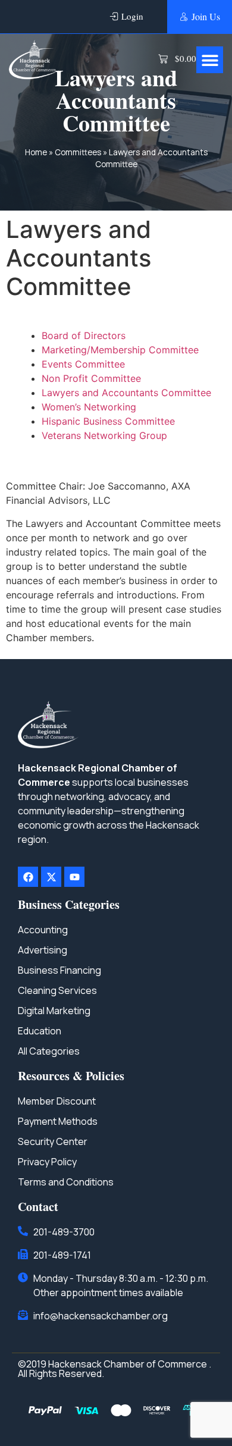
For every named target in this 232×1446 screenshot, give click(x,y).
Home (36, 152)
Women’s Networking (89, 407)
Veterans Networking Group (104, 435)
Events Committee (83, 364)
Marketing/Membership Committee (120, 350)
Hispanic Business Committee (108, 421)
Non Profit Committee (91, 378)
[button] (209, 59)
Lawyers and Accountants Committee (126, 393)
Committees (78, 152)
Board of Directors (84, 335)
